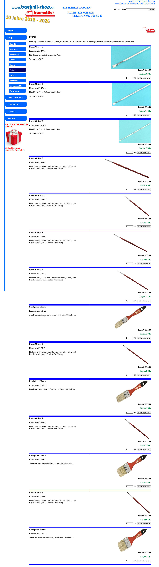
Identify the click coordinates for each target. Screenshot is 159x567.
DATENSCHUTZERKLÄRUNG (142, 1)
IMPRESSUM (134, 3)
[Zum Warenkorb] (149, 32)
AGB (117, 3)
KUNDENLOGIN (148, 3)
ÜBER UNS (124, 3)
